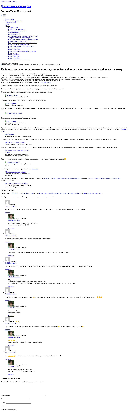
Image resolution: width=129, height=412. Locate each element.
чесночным (69, 178)
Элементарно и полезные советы (19, 60)
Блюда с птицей (13, 48)
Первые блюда (13, 27)
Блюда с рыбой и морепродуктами (19, 44)
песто (102, 178)
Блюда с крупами (13, 58)
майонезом (46, 178)
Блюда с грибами (13, 54)
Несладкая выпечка (14, 34)
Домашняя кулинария (16, 6)
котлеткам (35, 169)
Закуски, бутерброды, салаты (17, 31)
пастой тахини (116, 178)
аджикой (96, 178)
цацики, (90, 178)
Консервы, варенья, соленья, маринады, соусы (23, 39)
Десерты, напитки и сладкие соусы (19, 38)
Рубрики (7, 26)
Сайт (2, 406)
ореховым (61, 178)
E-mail (3, 402)
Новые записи (9, 19)
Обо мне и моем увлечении (13, 21)
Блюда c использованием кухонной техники (22, 43)
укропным (54, 178)
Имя (3, 399)
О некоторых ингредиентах (17, 41)
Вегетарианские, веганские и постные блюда (22, 36)
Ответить (8, 212)
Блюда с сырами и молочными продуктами (22, 51)
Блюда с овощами (14, 49)
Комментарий (5, 395)
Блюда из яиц (12, 53)
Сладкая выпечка (13, 32)
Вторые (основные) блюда (16, 29)
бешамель (107, 178)
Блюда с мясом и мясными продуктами (20, 46)
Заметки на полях (10, 22)
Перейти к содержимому (9, 1)
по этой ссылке (46, 82)
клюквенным (77, 178)
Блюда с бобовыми (14, 56)
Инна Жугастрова (27, 193)
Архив (7, 24)
